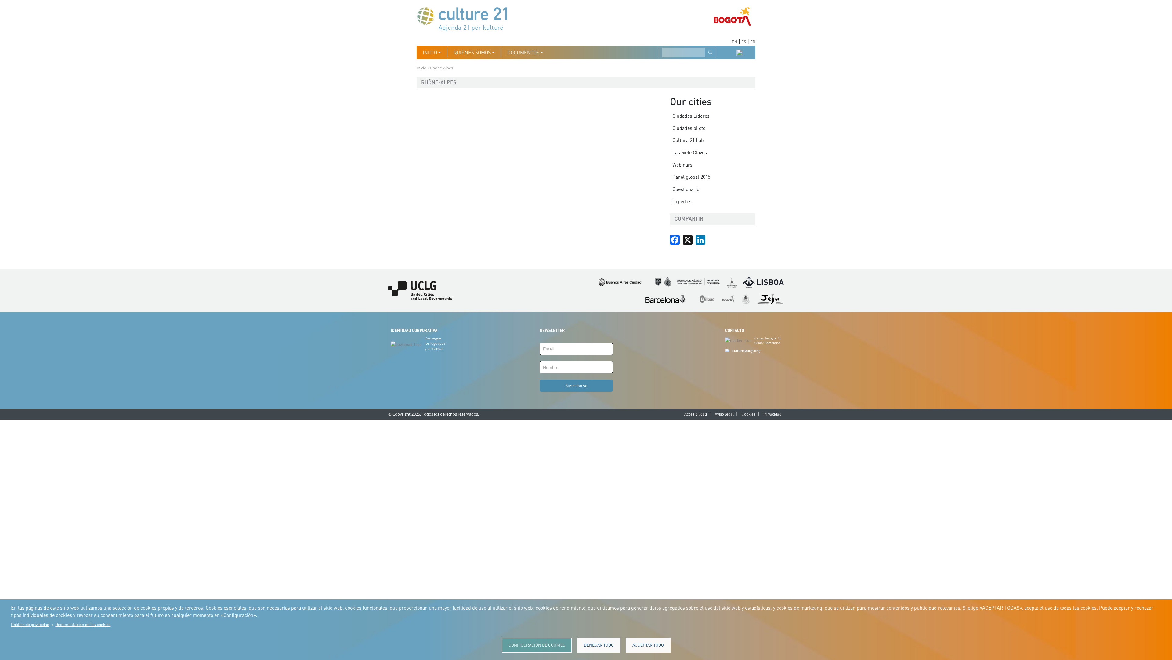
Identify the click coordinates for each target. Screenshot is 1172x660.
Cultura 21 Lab (688, 140)
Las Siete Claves (689, 152)
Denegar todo (599, 645)
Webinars (682, 165)
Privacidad (772, 414)
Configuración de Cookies (536, 645)
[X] (688, 239)
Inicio (421, 68)
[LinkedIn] (700, 239)
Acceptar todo (648, 645)
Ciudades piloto (688, 128)
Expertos (682, 201)
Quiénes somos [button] (472, 53)
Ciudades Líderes (691, 116)
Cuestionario (685, 189)
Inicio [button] (430, 53)
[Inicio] (465, 18)
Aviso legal (724, 414)
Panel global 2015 (691, 177)
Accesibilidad (695, 414)
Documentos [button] (523, 53)
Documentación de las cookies (82, 624)
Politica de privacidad (30, 624)
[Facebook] (675, 239)
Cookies (748, 414)
